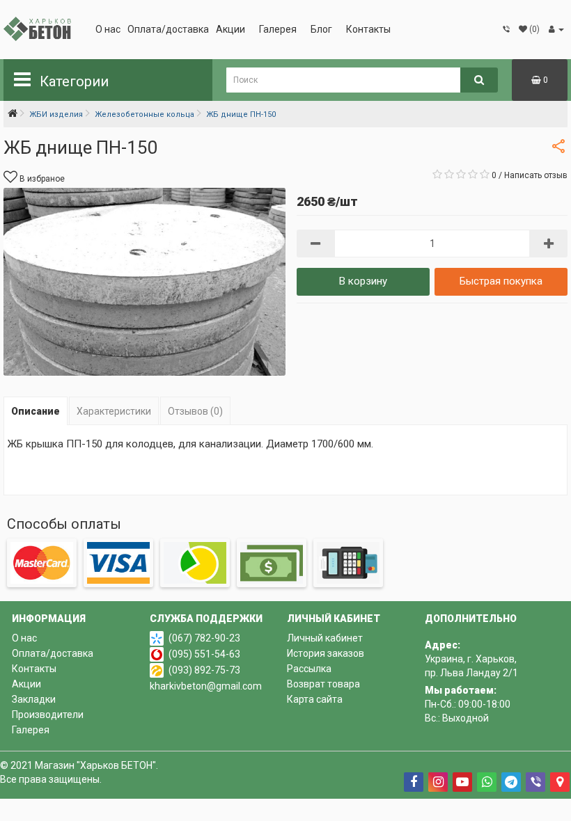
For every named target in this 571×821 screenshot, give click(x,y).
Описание (35, 411)
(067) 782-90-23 (204, 638)
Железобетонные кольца (144, 114)
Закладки (34, 699)
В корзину (363, 281)
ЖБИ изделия (56, 114)
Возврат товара (323, 684)
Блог (321, 29)
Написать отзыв (536, 175)
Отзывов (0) (195, 411)
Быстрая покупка (501, 281)
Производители (48, 714)
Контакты (368, 29)
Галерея (278, 29)
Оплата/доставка (168, 29)
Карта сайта (315, 699)
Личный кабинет (325, 638)
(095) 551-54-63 (204, 654)
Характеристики (114, 411)
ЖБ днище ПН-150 (241, 114)
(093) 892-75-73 (204, 670)
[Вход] (556, 29)
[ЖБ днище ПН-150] (144, 282)
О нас (107, 29)
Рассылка (309, 668)
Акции (230, 29)
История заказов (325, 653)
